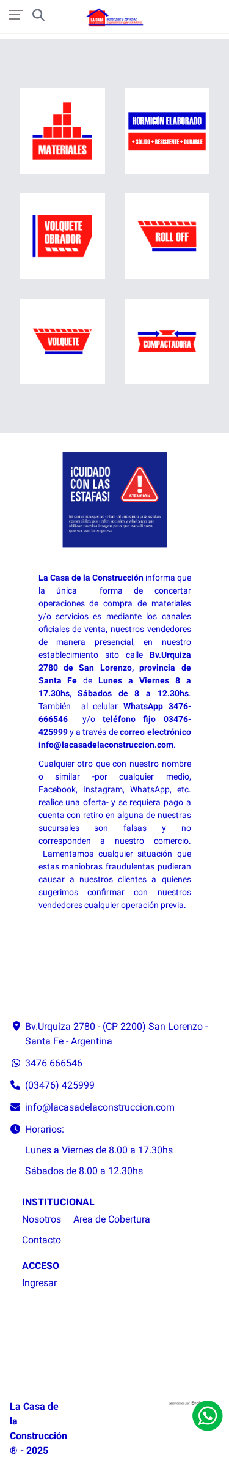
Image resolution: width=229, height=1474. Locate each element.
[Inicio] (114, 17)
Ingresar (39, 1283)
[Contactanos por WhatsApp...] (207, 1415)
